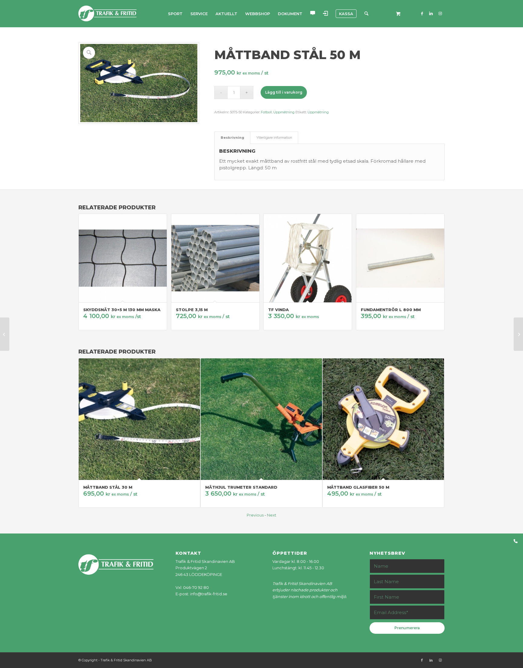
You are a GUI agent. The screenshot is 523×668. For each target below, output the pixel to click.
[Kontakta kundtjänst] (312, 13)
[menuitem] (175, 13)
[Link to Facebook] (421, 13)
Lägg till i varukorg (283, 92)
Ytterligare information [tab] (274, 138)
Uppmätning (283, 112)
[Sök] (366, 13)
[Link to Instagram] (440, 13)
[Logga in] (325, 13)
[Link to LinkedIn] (431, 13)
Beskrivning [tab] (232, 138)
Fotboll (266, 112)
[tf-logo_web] (107, 13)
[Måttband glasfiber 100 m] (518, 334)
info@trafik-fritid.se (208, 593)
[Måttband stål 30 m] (4, 334)
